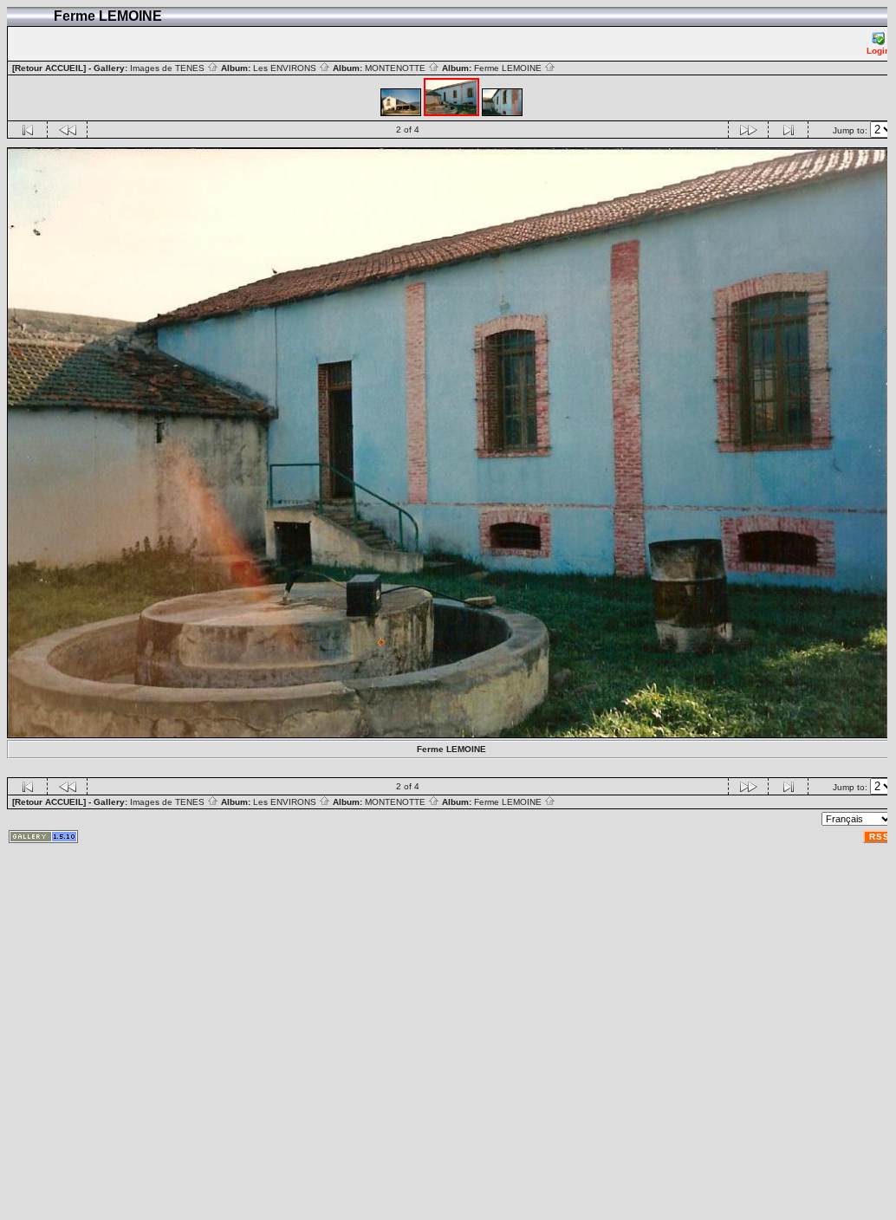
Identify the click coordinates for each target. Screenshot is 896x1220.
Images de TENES (168, 68)
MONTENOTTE (396, 68)
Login (878, 50)
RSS (879, 836)
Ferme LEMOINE (509, 68)
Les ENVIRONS (286, 68)
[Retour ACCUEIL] (49, 68)
